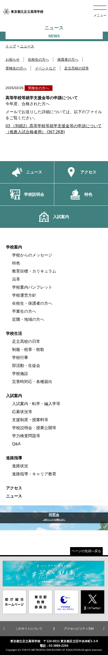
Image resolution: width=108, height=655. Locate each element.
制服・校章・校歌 (28, 349)
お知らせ (13, 59)
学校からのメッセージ (32, 255)
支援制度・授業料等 (30, 420)
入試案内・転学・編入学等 (36, 404)
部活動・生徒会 (26, 365)
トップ (11, 46)
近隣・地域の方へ (28, 319)
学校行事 (20, 357)
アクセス (14, 488)
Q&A (16, 444)
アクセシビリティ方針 (79, 628)
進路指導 (14, 458)
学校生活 (14, 333)
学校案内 (14, 247)
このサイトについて (28, 628)
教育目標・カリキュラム (34, 271)
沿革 (16, 279)
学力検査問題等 (26, 436)
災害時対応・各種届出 (32, 381)
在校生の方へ (38, 59)
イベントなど (45, 68)
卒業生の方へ (24, 311)
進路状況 (20, 466)
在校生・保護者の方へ (32, 303)
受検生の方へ (16, 68)
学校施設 (20, 373)
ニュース (27, 46)
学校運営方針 (24, 295)
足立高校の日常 (76, 68)
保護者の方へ (67, 59)
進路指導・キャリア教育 (34, 474)
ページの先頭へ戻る (86, 551)
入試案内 (14, 396)
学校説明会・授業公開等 (34, 428)
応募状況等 (22, 412)
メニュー (99, 15)
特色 (16, 263)
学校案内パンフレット (32, 287)
